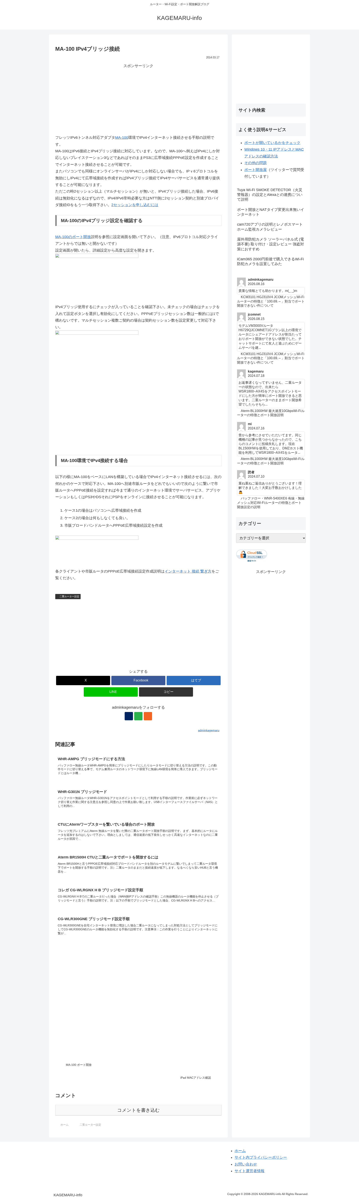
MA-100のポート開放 (73, 237)
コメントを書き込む (138, 1110)
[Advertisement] (138, 98)
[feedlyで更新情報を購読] (138, 716)
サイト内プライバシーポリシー (261, 1157)
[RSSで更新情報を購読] (148, 716)
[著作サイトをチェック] (129, 716)
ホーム (240, 1151)
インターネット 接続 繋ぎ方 (188, 571)
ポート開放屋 (255, 170)
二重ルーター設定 (69, 596)
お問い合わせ (246, 1164)
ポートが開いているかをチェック (272, 143)
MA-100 (121, 137)
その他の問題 (255, 163)
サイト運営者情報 (249, 1171)
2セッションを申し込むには (134, 205)
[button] (166, 692)
